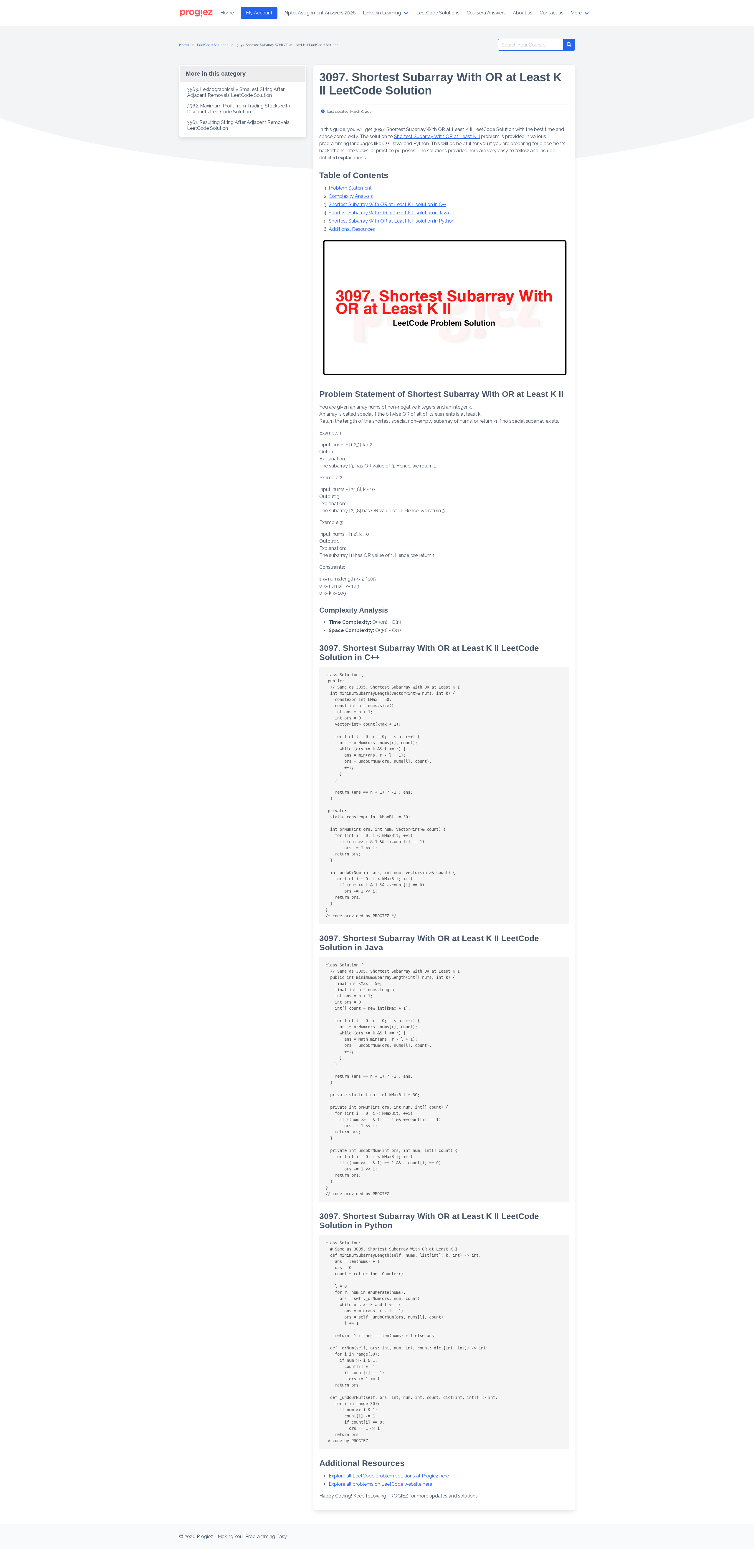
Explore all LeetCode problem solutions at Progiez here (389, 1476)
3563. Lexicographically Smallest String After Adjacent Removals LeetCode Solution (236, 92)
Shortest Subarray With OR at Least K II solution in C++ (387, 204)
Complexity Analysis (351, 196)
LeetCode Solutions (212, 45)
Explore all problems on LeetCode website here (380, 1484)
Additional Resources (352, 229)
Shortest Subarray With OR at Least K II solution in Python (391, 221)
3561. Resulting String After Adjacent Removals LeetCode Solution (238, 125)
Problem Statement (350, 188)
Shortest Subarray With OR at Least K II (437, 136)
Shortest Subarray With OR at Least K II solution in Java (389, 212)
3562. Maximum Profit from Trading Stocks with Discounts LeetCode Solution (238, 109)
